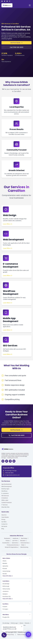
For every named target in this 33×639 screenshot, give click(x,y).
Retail (22, 545)
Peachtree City (7, 596)
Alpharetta (5, 566)
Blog (2, 528)
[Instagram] (9, 1)
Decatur (5, 573)
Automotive (15, 542)
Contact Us (4, 524)
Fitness (8, 540)
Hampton (5, 594)
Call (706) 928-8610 (16, 47)
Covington (5, 609)
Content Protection (6, 502)
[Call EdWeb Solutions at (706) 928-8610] (4, 635)
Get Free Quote (15, 42)
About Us (3, 515)
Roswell (5, 568)
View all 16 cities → (8, 576)
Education (22, 540)
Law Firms (15, 540)
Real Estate (24, 538)
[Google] (13, 461)
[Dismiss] (22, 626)
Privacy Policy (10, 634)
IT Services (4, 504)
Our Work (3, 521)
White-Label (4, 500)
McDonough (6, 586)
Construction (5, 542)
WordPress (4, 491)
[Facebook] (2, 1)
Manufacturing (24, 547)
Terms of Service (22, 634)
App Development (6, 484)
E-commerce (5, 493)
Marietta (5, 563)
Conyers (5, 606)
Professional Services (13, 545)
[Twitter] (4, 1)
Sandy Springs (6, 571)
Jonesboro (6, 591)
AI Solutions (4, 498)
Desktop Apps (5, 488)
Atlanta (4, 561)
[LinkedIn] (7, 1)
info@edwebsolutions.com (12, 475)
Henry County (6, 588)
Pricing (3, 519)
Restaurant (7, 538)
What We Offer (5, 507)
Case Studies (5, 517)
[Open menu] (30, 5)
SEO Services (5, 495)
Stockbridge (6, 583)
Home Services (25, 542)
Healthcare (15, 538)
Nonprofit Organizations (11, 547)
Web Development (6, 486)
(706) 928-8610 (9, 472)
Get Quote (4, 526)
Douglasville (6, 617)
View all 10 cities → (8, 598)
